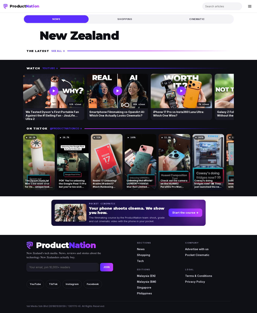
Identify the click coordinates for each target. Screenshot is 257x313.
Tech (140, 261)
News (56, 19)
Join (106, 267)
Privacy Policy (195, 281)
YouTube (35, 284)
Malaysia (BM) (146, 281)
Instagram (72, 284)
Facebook (93, 284)
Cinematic (197, 19)
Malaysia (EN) (146, 275)
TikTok (53, 284)
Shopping (124, 19)
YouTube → (50, 68)
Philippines (144, 293)
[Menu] (250, 6)
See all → (58, 51)
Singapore (144, 287)
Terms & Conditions (198, 275)
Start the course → (185, 212)
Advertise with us (196, 249)
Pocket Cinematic (197, 255)
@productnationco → (66, 128)
